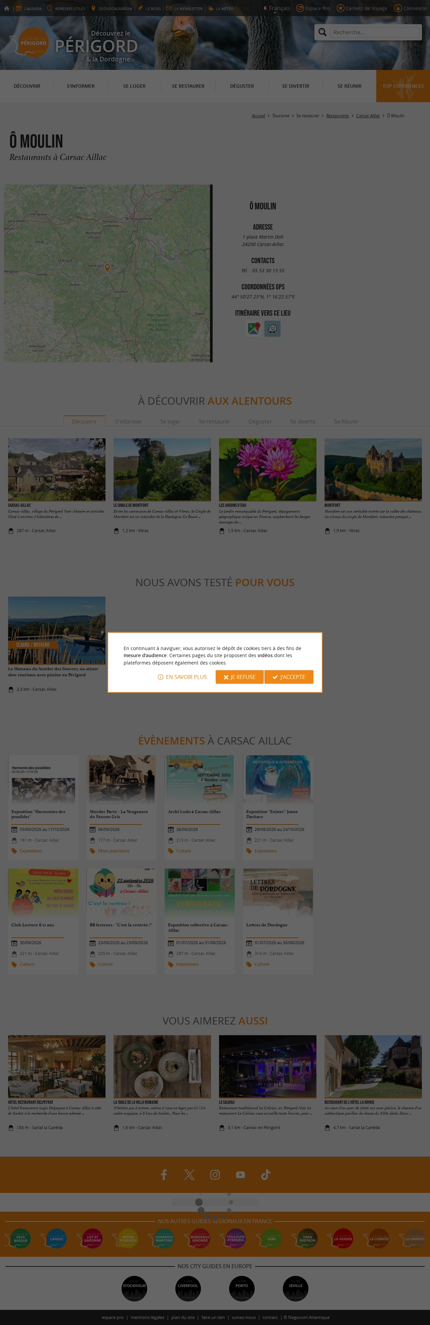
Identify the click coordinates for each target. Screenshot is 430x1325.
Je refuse (243, 677)
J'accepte (293, 677)
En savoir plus (186, 677)
